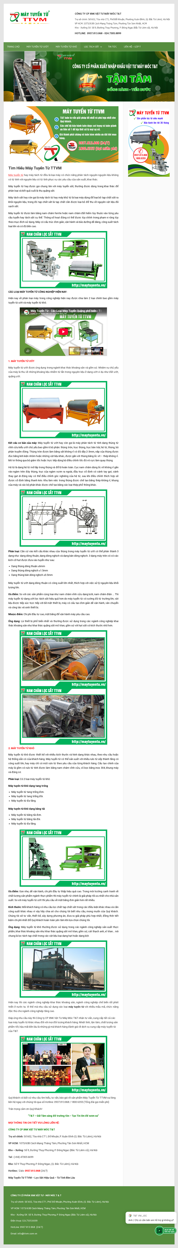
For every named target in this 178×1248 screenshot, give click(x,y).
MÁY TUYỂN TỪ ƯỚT (38, 46)
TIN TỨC (112, 46)
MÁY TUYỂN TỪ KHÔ (66, 46)
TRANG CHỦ (13, 46)
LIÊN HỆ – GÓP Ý (132, 46)
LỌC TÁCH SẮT (91, 46)
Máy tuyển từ (16, 175)
